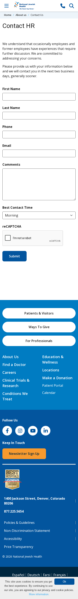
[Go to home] (35, 6)
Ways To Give (39, 327)
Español (18, 575)
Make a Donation (57, 377)
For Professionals (39, 341)
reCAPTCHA (11, 226)
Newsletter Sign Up (24, 453)
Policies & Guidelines (19, 522)
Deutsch (33, 575)
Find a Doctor (14, 364)
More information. (39, 594)
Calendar (49, 392)
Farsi (46, 575)
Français (59, 575)
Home (7, 15)
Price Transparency (18, 547)
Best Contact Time (17, 207)
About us (21, 15)
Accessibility (13, 538)
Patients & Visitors (39, 313)
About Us (10, 356)
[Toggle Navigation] (6, 6)
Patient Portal (52, 385)
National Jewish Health (27, 556)
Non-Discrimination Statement (27, 530)
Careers (9, 372)
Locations (50, 370)
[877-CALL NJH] (63, 6)
